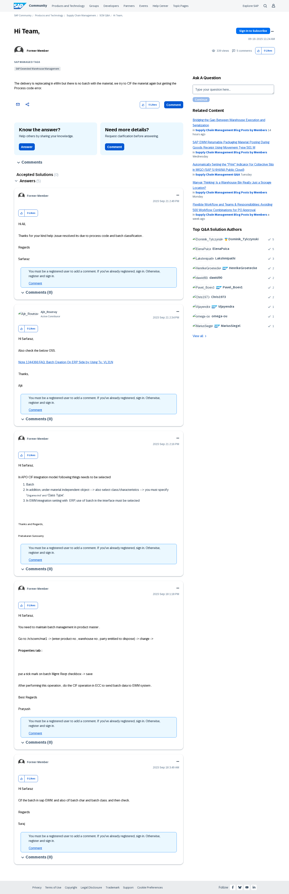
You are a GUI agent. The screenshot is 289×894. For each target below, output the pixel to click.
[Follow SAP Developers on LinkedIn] (254, 887)
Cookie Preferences (150, 887)
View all (198, 336)
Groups (94, 5)
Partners (129, 5)
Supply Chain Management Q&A (217, 174)
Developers (111, 5)
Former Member (38, 50)
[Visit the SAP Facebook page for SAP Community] (232, 887)
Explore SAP (251, 5)
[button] (258, 50)
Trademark (113, 887)
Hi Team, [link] (118, 15)
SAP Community (22, 15)
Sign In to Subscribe (253, 30)
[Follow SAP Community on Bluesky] (239, 887)
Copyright (71, 887)
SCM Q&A (104, 15)
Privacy (36, 887)
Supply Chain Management (81, 15)
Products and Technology (68, 5)
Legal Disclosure (91, 887)
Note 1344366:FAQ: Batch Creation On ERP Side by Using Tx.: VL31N (65, 362)
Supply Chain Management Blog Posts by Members (231, 130)
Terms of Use (53, 887)
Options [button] (272, 31)
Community (38, 5)
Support (128, 887)
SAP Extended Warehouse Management (37, 68)
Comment (173, 105)
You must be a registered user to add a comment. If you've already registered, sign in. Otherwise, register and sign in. (94, 274)
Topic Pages (181, 5)
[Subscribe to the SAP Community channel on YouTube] (247, 887)
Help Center (160, 5)
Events (143, 5)
